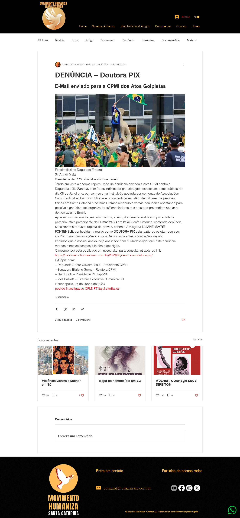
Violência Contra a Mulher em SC (61, 382)
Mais (190, 40)
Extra (75, 40)
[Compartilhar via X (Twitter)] (65, 309)
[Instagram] (189, 488)
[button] (197, 17)
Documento (107, 40)
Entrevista (148, 40)
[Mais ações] (183, 65)
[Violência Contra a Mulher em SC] (63, 360)
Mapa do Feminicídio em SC (120, 381)
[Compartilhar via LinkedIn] (74, 309)
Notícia (59, 40)
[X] (197, 488)
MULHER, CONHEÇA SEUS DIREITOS (176, 382)
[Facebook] (181, 488)
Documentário (170, 40)
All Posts (42, 40)
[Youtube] (174, 488)
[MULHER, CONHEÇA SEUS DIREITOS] (177, 360)
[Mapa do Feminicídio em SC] (120, 360)
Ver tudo (198, 339)
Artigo (89, 40)
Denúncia (128, 40)
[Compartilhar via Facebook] (56, 309)
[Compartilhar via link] (82, 309)
